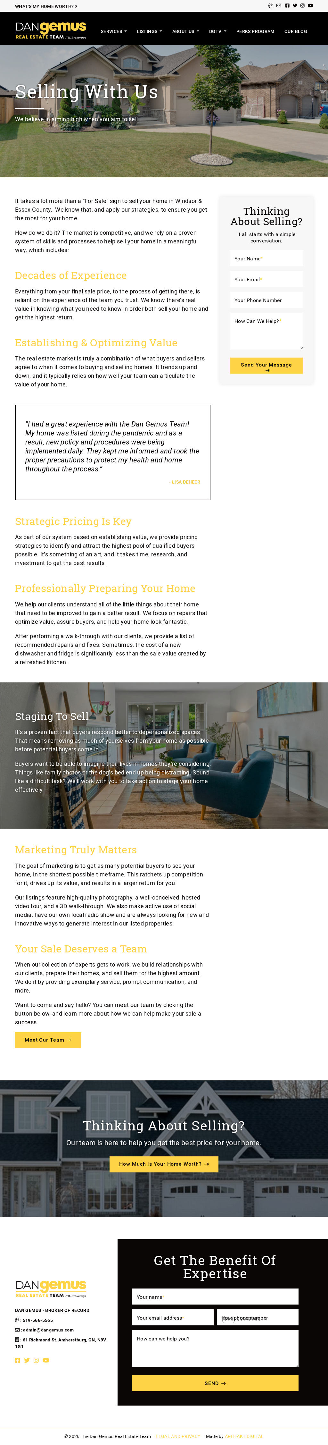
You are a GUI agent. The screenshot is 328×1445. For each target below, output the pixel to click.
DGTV (216, 31)
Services (112, 31)
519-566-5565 (38, 1320)
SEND (212, 1383)
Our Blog (295, 31)
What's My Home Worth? (45, 6)
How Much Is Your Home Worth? (160, 1164)
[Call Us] (270, 6)
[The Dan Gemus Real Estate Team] (51, 30)
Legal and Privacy (178, 1436)
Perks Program (255, 31)
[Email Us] (278, 6)
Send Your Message (266, 365)
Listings (147, 31)
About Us (183, 31)
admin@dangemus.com (48, 1330)
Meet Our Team (44, 1040)
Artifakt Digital (244, 1436)
